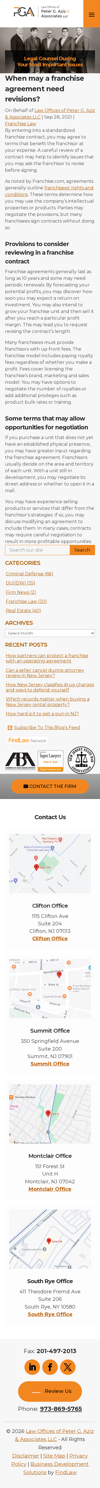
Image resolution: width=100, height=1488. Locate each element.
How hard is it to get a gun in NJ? (42, 713)
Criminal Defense (25, 573)
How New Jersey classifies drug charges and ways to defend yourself (50, 687)
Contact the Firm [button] (52, 786)
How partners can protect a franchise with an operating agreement (47, 658)
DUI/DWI (16, 583)
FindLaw (66, 1472)
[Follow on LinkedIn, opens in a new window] (32, 1367)
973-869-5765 (61, 1408)
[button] (94, 1447)
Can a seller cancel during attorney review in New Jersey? (45, 673)
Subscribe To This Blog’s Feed (47, 727)
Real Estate (18, 610)
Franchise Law (20, 123)
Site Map (54, 1456)
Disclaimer (25, 1456)
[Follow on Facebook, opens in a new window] (50, 1367)
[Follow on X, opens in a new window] (68, 1367)
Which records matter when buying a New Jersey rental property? (47, 701)
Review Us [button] (58, 1391)
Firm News (17, 592)
